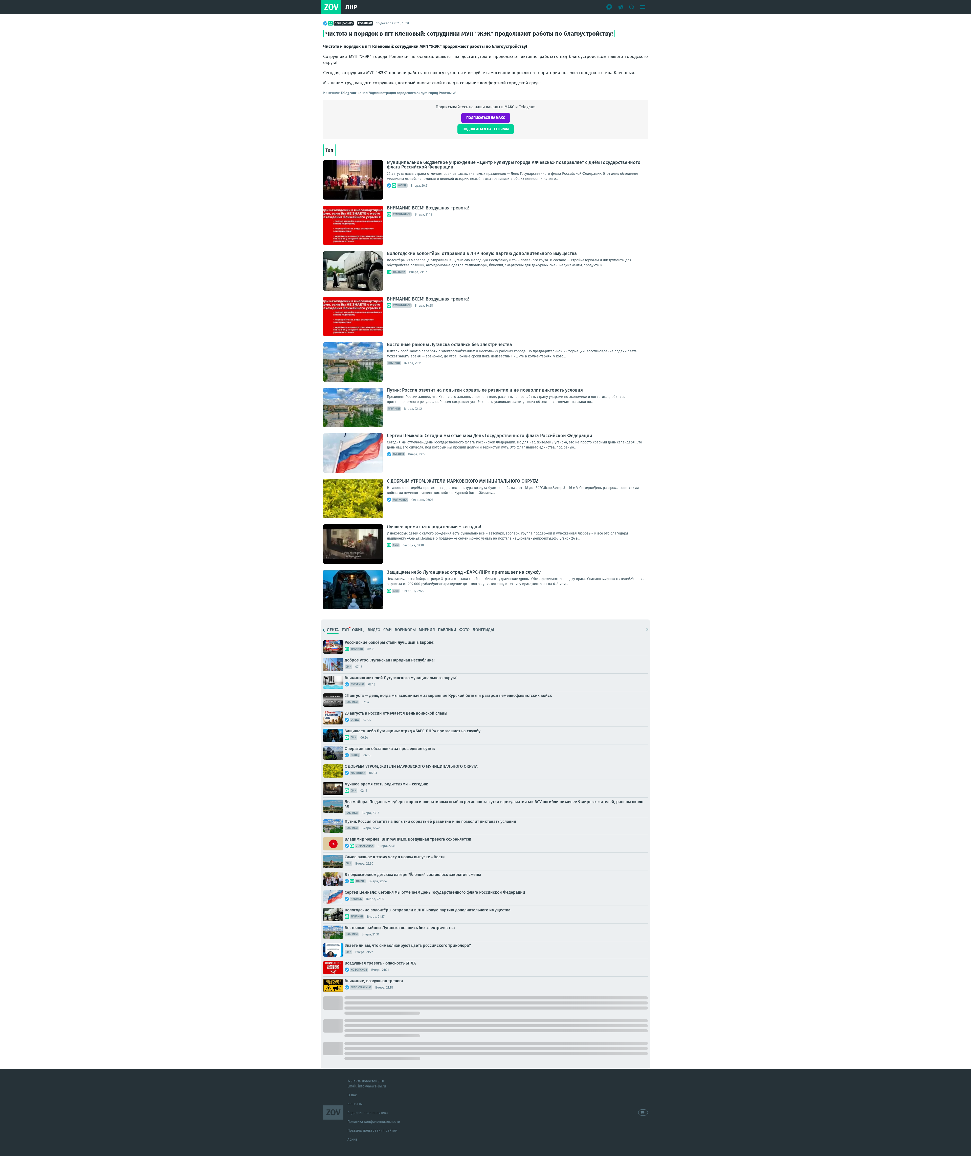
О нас (352, 1095)
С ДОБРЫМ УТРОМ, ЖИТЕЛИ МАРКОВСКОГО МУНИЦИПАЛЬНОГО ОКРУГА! (462, 481)
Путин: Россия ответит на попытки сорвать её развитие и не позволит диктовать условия (485, 390)
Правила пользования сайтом (372, 1130)
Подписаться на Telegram (485, 129)
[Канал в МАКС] (609, 7)
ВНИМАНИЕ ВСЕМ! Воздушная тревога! (428, 208)
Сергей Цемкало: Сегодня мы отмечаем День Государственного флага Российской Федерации (489, 435)
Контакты (355, 1104)
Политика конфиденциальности (373, 1122)
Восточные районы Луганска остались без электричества (449, 344)
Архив (352, 1139)
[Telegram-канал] (620, 7)
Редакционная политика (367, 1113)
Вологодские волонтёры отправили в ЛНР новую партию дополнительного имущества (482, 253)
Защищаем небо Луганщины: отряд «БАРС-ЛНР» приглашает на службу (464, 572)
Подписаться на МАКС (485, 118)
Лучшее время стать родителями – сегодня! (434, 526)
